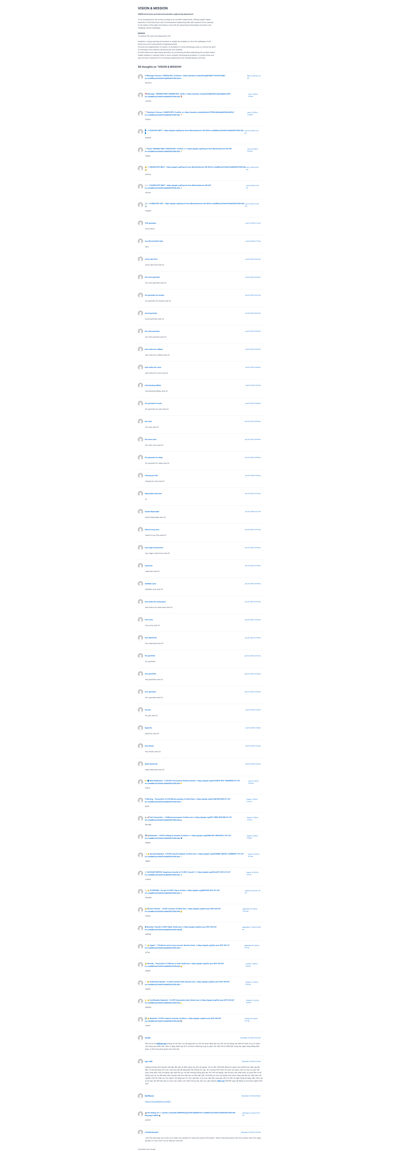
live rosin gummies (152, 277)
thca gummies (150, 674)
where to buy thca (152, 530)
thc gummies (150, 656)
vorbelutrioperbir (151, 1132)
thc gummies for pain (153, 403)
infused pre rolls (151, 475)
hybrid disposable (152, 512)
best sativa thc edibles (154, 349)
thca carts (149, 620)
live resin (148, 421)
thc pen (148, 710)
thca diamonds (151, 638)
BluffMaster (149, 1096)
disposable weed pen (153, 494)
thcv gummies (150, 692)
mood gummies (151, 313)
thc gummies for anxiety (154, 295)
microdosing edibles (153, 385)
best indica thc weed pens (155, 602)
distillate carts (150, 584)
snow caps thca (151, 259)
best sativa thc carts (153, 367)
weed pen (149, 566)
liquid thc (148, 728)
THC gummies (150, 223)
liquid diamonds (151, 764)
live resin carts (150, 439)
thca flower (149, 746)
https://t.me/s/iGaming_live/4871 (158, 1102)
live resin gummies (152, 331)
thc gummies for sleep (154, 457)
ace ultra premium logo (154, 241)
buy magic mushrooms (154, 548)
